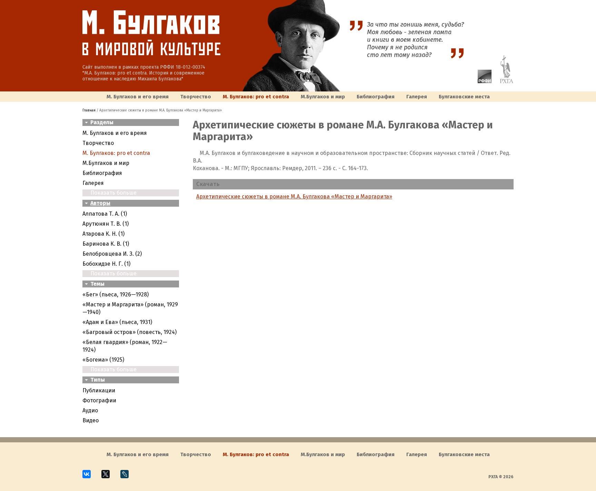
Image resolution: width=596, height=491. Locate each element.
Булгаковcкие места (464, 97)
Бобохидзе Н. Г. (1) (106, 264)
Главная (89, 110)
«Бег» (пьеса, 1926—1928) (115, 294)
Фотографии (99, 400)
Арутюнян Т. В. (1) (105, 223)
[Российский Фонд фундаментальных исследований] (481, 81)
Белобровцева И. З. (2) (112, 254)
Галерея (416, 97)
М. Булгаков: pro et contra (256, 97)
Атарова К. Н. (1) (103, 233)
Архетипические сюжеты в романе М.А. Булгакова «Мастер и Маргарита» (294, 196)
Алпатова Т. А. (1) (104, 213)
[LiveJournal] (127, 477)
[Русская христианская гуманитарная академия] (503, 81)
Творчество (195, 97)
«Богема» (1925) (103, 359)
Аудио (90, 410)
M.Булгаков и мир (323, 97)
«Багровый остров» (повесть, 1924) (129, 332)
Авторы (100, 203)
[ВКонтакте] (89, 477)
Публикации (98, 390)
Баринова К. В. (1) (105, 243)
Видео (90, 420)
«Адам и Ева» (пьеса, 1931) (117, 322)
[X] (108, 477)
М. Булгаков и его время (138, 97)
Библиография (376, 97)
